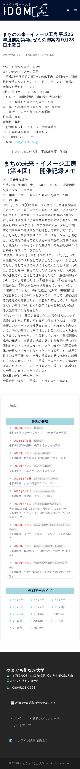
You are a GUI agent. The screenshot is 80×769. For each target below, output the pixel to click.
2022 (37, 607)
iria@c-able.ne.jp (26, 142)
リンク (17, 718)
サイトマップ (22, 725)
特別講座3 (38, 428)
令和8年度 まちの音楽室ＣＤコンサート (33, 483)
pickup (37, 453)
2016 (36, 621)
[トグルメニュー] (75, 10)
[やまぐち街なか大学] (26, 10)
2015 (57, 621)
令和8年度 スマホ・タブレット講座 (30, 495)
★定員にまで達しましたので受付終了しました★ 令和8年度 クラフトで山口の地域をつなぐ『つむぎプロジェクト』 (40, 513)
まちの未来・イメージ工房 (39, 54)
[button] (68, 10)
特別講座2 (38, 441)
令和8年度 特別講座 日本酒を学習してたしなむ (37, 458)
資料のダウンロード (46, 718)
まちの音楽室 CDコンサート (46, 478)
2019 (37, 614)
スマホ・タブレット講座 (44, 491)
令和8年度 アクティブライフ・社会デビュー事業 (37, 432)
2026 (16, 600)
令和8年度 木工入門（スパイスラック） (33, 470)
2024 (58, 600)
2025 (37, 600)
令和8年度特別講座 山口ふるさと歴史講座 (34, 445)
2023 (16, 607)
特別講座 (46, 453)
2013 (36, 628)
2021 (58, 607)
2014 (16, 628)
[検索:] (33, 405)
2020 (16, 614)
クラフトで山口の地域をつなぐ (47, 504)
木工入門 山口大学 (42, 466)
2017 (16, 621)
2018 (57, 614)
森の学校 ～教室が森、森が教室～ (49, 546)
